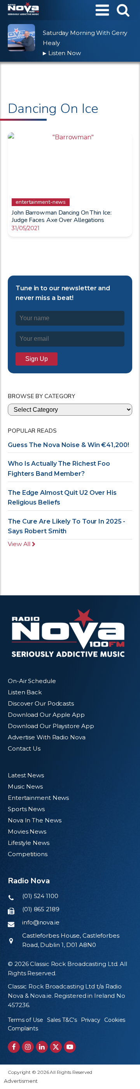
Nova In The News (34, 820)
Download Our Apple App (46, 714)
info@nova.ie (41, 922)
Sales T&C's (62, 1019)
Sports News (26, 809)
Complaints (23, 1028)
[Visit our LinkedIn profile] (42, 1047)
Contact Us (24, 748)
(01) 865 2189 (41, 909)
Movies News (27, 831)
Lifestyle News (28, 842)
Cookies (114, 1019)
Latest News (26, 775)
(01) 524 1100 (40, 896)
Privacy (90, 1019)
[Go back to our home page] (68, 633)
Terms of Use (25, 1019)
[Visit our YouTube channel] (70, 1047)
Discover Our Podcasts (41, 703)
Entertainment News (38, 797)
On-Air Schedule (32, 681)
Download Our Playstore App (51, 726)
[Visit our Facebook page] (14, 1047)
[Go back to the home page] (23, 10)
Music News (25, 786)
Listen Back (25, 692)
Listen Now (62, 53)
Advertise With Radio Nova (47, 737)
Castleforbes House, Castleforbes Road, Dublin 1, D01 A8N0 (70, 940)
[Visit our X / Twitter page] (56, 1047)
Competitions (27, 854)
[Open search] (123, 10)
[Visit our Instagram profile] (28, 1047)
